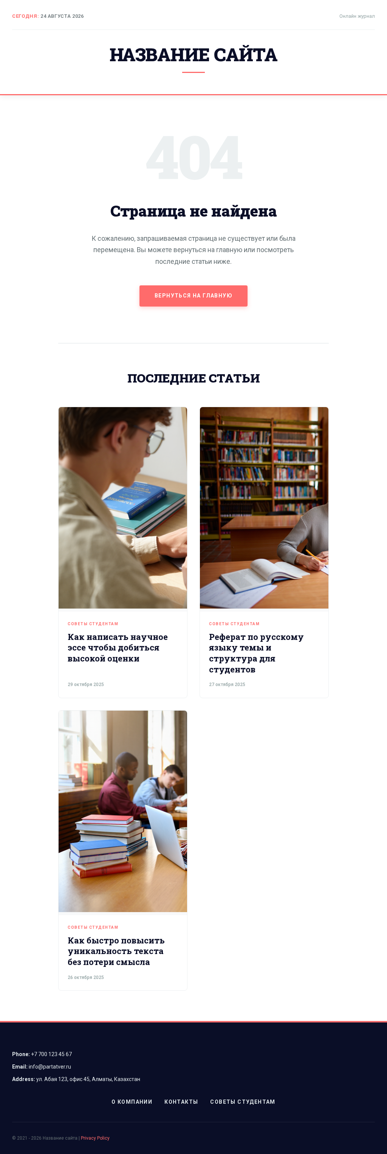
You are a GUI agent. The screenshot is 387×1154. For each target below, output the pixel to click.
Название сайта (193, 54)
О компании (131, 1102)
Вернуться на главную (193, 296)
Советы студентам (93, 624)
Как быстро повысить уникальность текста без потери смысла (116, 951)
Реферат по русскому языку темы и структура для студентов (256, 653)
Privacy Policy (95, 1138)
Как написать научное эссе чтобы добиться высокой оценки (118, 647)
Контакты (181, 1102)
